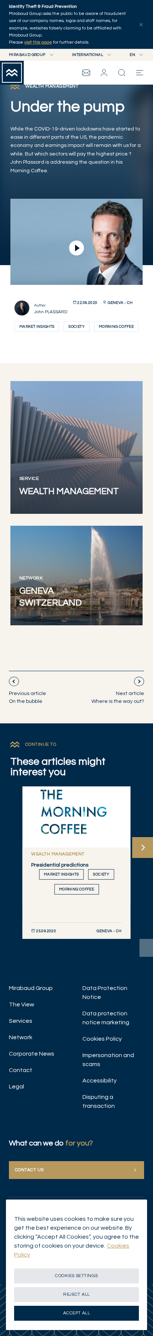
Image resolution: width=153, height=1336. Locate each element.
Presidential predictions (59, 865)
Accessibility (99, 1081)
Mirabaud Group (31, 988)
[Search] (122, 73)
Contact (20, 1070)
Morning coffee (116, 327)
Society (76, 327)
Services (20, 1021)
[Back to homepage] (12, 73)
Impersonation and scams (108, 1059)
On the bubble (27, 697)
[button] (104, 73)
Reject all (76, 1294)
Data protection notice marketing (105, 1017)
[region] (76, 1265)
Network (20, 1037)
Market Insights (36, 327)
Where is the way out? (117, 697)
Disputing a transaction (98, 1101)
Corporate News (31, 1054)
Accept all (76, 1313)
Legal (16, 1087)
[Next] (142, 847)
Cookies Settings (76, 1275)
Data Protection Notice (104, 992)
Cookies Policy (102, 1039)
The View (21, 1004)
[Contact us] (86, 73)
